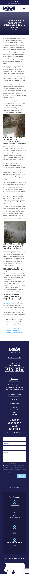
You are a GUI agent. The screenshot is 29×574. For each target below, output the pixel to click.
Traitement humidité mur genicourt (14, 332)
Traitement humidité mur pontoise (14, 323)
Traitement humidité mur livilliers (14, 328)
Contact (14, 414)
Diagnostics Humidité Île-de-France (14, 487)
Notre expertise (14, 410)
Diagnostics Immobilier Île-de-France (14, 491)
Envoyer (21, 476)
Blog (14, 412)
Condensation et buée (14, 394)
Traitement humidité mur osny (13, 330)
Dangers (14, 407)
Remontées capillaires (14, 385)
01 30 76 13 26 (14, 1)
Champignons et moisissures (14, 387)
